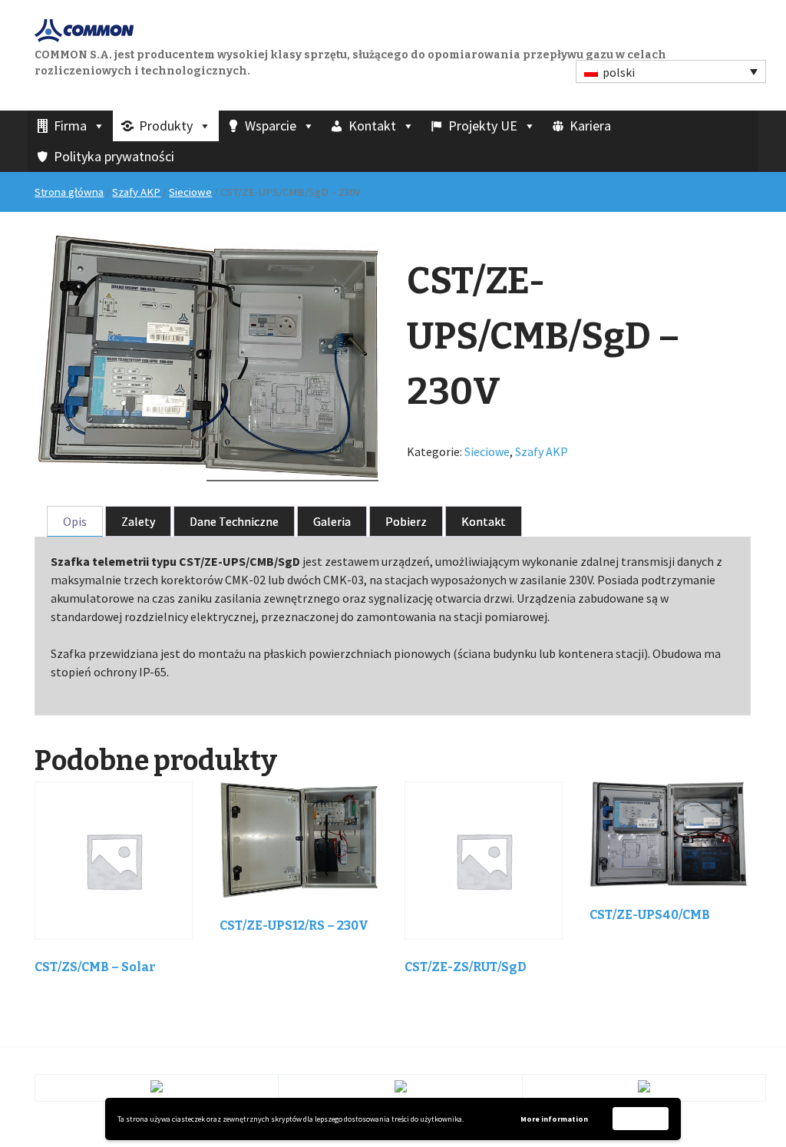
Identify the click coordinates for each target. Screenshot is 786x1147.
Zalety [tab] (138, 521)
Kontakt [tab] (483, 521)
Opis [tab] (75, 521)
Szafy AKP (136, 192)
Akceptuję (641, 1118)
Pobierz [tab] (406, 521)
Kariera (590, 125)
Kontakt (372, 125)
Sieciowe (190, 192)
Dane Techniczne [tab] (234, 521)
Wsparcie (270, 125)
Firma (70, 125)
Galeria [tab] (332, 521)
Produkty (166, 125)
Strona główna (69, 192)
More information (554, 1119)
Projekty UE (482, 125)
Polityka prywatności (114, 156)
